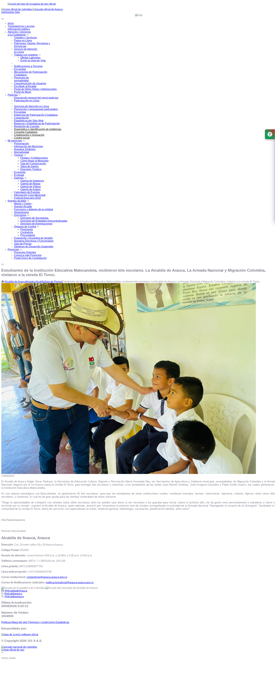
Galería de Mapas (30, 183)
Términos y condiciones (42, 622)
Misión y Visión (22, 203)
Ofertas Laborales (30, 57)
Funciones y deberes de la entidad (33, 209)
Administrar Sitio (10, 12)
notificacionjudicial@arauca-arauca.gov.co (70, 582)
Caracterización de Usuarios (30, 83)
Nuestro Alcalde (23, 206)
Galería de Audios (30, 189)
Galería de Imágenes (32, 180)
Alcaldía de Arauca (15, 281)
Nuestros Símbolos (24, 149)
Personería (26, 229)
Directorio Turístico (31, 169)
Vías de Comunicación (33, 163)
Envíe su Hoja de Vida (33, 60)
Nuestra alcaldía (17, 200)
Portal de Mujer (22, 92)
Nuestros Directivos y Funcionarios (33, 241)
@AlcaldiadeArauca (15, 590)
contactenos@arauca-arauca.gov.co (47, 577)
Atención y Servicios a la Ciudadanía (19, 33)
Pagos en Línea (23, 40)
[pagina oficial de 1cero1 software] (19, 634)
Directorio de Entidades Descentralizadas (43, 220)
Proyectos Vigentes (25, 252)
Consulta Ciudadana (25, 132)
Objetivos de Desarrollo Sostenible (33, 246)
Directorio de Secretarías (34, 218)
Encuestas (20, 69)
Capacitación (21, 117)
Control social (22, 137)
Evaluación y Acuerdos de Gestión (33, 238)
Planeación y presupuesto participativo (36, 109)
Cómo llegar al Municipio (34, 160)
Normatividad (21, 152)
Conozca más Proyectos (28, 255)
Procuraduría (27, 235)
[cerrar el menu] (2, 18)
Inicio (11, 23)
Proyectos (13, 249)
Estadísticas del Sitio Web (28, 120)
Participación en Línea (26, 100)
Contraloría (26, 232)
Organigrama (21, 212)
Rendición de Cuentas (26, 126)
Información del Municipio (28, 146)
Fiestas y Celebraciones (34, 157)
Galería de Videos (30, 186)
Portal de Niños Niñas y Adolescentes (35, 89)
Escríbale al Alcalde (25, 86)
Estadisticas (62, 622)
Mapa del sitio (20, 622)
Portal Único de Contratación (30, 258)
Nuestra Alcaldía (35, 281)
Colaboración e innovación (29, 135)
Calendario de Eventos (27, 192)
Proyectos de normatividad (21, 79)
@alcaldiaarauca (14, 596)
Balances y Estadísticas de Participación (37, 123)
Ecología (19, 175)
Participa (13, 95)
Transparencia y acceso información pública (21, 27)
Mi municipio (15, 140)
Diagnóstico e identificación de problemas (37, 129)
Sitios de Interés (29, 166)
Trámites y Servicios (25, 37)
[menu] (2, 264)
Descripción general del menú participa (36, 97)
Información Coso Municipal (30, 195)
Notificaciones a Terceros (28, 66)
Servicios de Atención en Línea (31, 106)
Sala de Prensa (23, 243)
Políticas (6, 622)
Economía (19, 172)
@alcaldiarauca (13, 593)
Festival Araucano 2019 (27, 198)
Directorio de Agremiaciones (36, 223)
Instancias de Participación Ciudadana (36, 115)
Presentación (21, 143)
